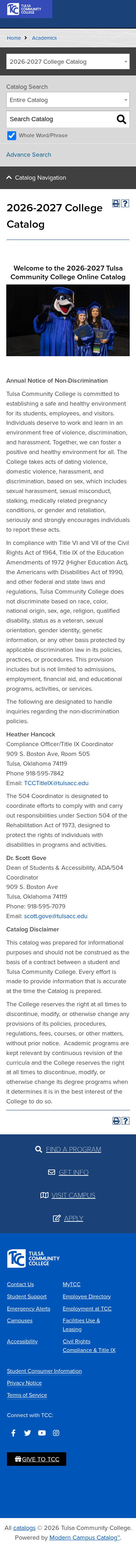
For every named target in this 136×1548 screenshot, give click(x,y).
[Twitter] (27, 1433)
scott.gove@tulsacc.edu (56, 916)
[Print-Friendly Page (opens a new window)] (116, 203)
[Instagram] (56, 1433)
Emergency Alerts (28, 1309)
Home (14, 38)
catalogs (24, 1527)
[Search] (121, 119)
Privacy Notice (24, 1383)
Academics (44, 38)
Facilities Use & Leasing (81, 1324)
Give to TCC (40, 1459)
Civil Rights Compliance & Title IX (89, 1345)
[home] (24, 8)
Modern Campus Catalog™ (85, 1537)
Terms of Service (27, 1395)
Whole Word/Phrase (43, 135)
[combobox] (68, 61)
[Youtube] (41, 1433)
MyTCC (72, 1284)
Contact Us (20, 1284)
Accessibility (22, 1341)
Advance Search (28, 154)
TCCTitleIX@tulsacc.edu (56, 783)
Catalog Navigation (40, 177)
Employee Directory (87, 1296)
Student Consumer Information (44, 1371)
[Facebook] (13, 1433)
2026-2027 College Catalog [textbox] (48, 61)
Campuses (19, 1320)
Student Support (27, 1296)
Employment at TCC (87, 1309)
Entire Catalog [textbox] (29, 99)
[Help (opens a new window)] (125, 203)
